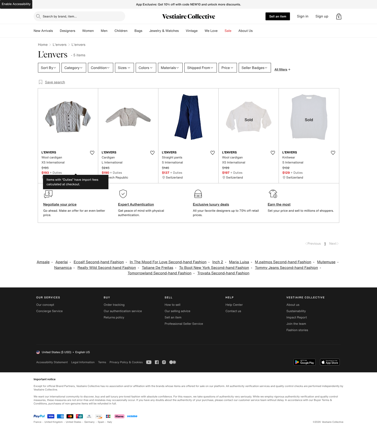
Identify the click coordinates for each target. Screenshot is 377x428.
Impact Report (296, 317)
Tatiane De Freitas (157, 267)
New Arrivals (43, 30)
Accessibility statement (52, 362)
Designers (67, 30)
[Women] (97, 31)
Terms (102, 362)
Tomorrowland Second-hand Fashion (160, 273)
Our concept (45, 305)
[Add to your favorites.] (92, 152)
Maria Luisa (239, 262)
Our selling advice (177, 311)
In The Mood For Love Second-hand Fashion (168, 262)
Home (43, 44)
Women (88, 30)
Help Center (234, 305)
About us (292, 305)
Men (104, 30)
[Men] (111, 31)
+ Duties (56, 172)
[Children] (131, 31)
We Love (211, 30)
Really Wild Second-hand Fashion (106, 267)
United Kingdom (54, 422)
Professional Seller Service (184, 323)
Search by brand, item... (60, 16)
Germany (89, 422)
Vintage (191, 30)
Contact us (233, 311)
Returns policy (114, 317)
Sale (228, 30)
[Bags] (145, 31)
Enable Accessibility (16, 4)
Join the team (296, 323)
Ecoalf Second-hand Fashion (99, 262)
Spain (101, 422)
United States (73, 422)
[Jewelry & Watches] (182, 31)
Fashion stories (297, 330)
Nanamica (63, 267)
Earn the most (279, 204)
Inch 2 (217, 262)
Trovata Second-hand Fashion (223, 273)
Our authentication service (123, 311)
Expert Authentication (136, 204)
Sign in (302, 16)
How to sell (172, 305)
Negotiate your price (60, 204)
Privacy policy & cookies (126, 362)
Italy (109, 422)
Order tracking (114, 305)
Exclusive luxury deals (211, 204)
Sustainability (296, 311)
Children (121, 30)
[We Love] (221, 31)
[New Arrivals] (56, 31)
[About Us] (256, 31)
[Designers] (79, 31)
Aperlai (61, 262)
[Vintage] (201, 31)
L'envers (60, 44)
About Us (245, 30)
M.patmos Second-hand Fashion (283, 262)
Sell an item (277, 16)
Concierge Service (49, 311)
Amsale (43, 262)
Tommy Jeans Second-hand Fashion (286, 267)
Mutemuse (326, 262)
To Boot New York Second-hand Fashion (214, 267)
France (37, 422)
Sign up (321, 16)
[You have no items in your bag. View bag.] (339, 16)
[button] (339, 16)
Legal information (82, 362)
